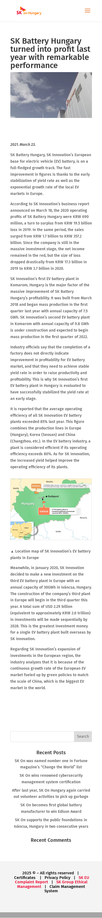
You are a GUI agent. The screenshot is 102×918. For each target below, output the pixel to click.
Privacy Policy (57, 877)
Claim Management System (64, 889)
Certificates (25, 877)
